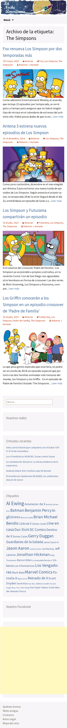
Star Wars (32, 584)
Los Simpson (50, 61)
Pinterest (29, 425)
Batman (17, 510)
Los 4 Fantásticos (24, 565)
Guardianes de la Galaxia (24, 541)
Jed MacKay (48, 548)
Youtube (22, 425)
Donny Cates (20, 536)
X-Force (22, 591)
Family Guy (44, 317)
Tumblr (35, 425)
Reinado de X (38, 578)
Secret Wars (22, 583)
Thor (18, 588)
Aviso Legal (9, 719)
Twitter (16, 425)
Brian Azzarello (27, 517)
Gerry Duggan (41, 536)
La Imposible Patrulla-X (42, 560)
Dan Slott (21, 529)
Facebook (9, 425)
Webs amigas (10, 710)
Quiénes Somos (12, 706)
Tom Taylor (35, 587)
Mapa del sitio (11, 723)
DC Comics (38, 529)
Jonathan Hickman (33, 554)
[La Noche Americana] (33, 8)
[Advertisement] (33, 660)
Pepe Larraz (22, 578)
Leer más (58, 116)
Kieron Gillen (24, 560)
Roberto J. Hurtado (29, 64)
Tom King (24, 587)
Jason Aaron (17, 548)
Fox (41, 61)
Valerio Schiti (47, 587)
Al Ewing (15, 503)
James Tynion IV (51, 542)
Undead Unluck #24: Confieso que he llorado (28, 470)
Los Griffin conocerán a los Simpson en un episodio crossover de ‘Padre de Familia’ (33, 304)
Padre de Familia (21, 320)
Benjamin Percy (38, 510)
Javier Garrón (35, 549)
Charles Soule (39, 523)
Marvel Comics (38, 572)
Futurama (44, 222)
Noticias (29, 61)
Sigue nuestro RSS (42, 425)
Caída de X (25, 523)
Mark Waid (18, 572)
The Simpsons (10, 226)
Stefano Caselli (42, 583)
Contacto (8, 715)
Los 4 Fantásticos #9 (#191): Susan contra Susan (30, 456)
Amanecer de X (35, 504)
